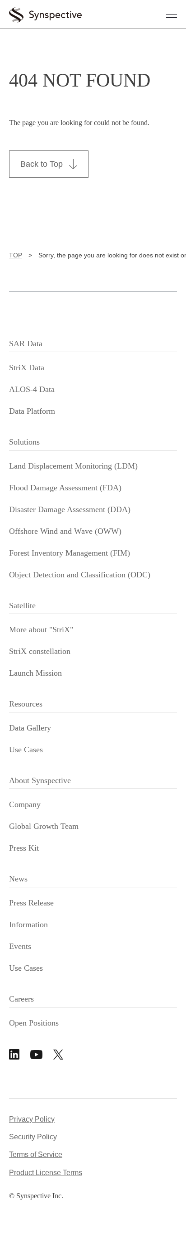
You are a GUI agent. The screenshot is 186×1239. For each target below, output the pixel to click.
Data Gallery (30, 727)
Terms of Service (35, 1154)
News (18, 878)
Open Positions (34, 1022)
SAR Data (25, 343)
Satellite (22, 605)
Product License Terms (45, 1172)
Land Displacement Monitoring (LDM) (73, 465)
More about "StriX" (41, 629)
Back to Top (41, 164)
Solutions (24, 441)
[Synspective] (45, 13)
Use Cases (26, 749)
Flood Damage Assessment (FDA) (65, 487)
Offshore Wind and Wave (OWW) (65, 531)
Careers (21, 998)
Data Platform (32, 411)
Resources (25, 703)
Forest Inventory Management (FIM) (69, 552)
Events (20, 946)
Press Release (31, 902)
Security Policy (33, 1137)
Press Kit (24, 847)
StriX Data (26, 367)
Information (28, 924)
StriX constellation (39, 651)
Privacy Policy (32, 1119)
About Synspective (40, 780)
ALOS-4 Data (32, 389)
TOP (15, 255)
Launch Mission (35, 673)
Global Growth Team (44, 826)
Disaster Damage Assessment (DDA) (69, 509)
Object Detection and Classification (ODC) (79, 574)
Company (25, 804)
